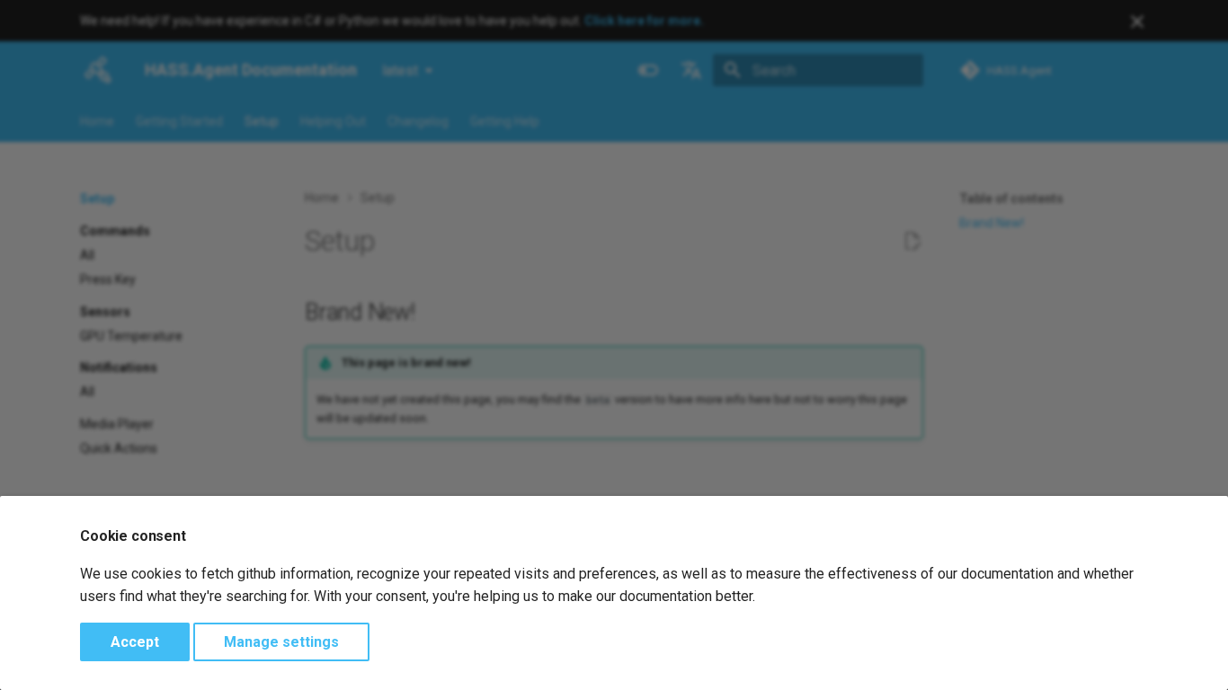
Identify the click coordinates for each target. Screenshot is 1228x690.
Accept (135, 641)
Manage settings (281, 641)
